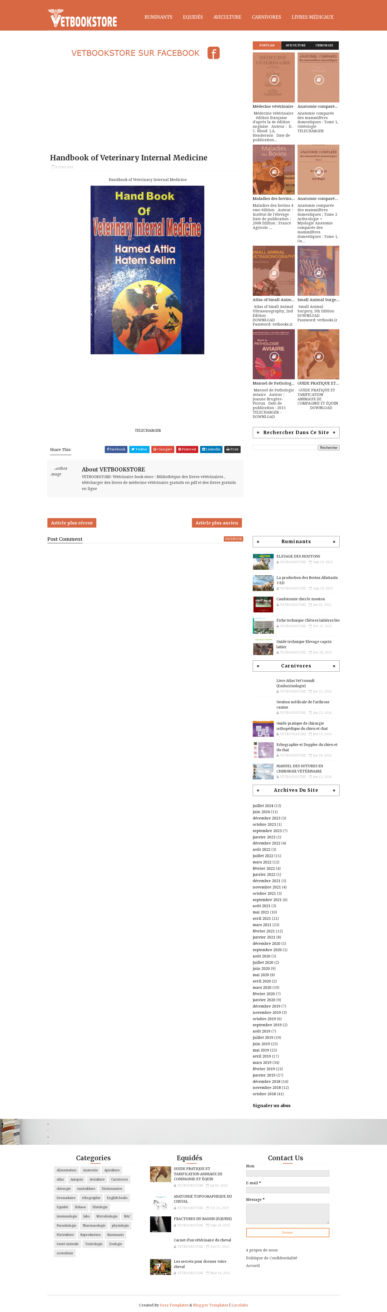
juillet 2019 (263, 1037)
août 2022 (261, 849)
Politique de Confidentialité (271, 1258)
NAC (127, 1216)
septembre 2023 (267, 831)
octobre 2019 (264, 1019)
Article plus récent (72, 522)
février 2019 (264, 1069)
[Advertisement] (145, 107)
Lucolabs (239, 1305)
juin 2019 (261, 1044)
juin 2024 (261, 812)
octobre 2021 (264, 893)
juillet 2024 (263, 806)
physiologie (120, 1225)
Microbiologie (106, 1216)
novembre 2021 (267, 887)
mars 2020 (262, 987)
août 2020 (261, 956)
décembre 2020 (266, 943)
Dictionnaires (112, 1189)
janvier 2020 (264, 1000)
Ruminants (158, 17)
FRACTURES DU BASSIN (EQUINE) (203, 1219)
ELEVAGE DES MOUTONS (298, 556)
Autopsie (76, 1179)
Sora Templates (174, 1305)
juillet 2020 (263, 962)
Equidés (193, 17)
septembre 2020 (267, 950)
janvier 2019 (264, 1075)
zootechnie (65, 1253)
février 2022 (264, 868)
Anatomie (90, 1170)
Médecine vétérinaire (273, 106)
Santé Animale (67, 1244)
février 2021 (264, 931)
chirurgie (64, 1189)
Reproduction (90, 1235)
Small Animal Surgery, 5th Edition (318, 299)
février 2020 (264, 994)
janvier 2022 (264, 874)
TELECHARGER (148, 430)
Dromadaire (66, 1198)
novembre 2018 (267, 1087)
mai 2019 (261, 1050)
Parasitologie (66, 1225)
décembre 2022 (266, 843)
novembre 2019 (267, 1012)
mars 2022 (262, 862)
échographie (91, 1198)
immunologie (67, 1216)
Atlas (60, 1179)
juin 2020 (261, 968)
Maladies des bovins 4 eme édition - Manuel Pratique (274, 198)
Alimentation (66, 1170)
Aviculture (227, 17)
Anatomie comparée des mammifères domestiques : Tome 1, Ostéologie (318, 106)
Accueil (253, 1266)
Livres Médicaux (313, 17)
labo (86, 1216)
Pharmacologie (94, 1225)
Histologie (99, 1207)
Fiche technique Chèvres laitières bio (308, 620)
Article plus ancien (217, 522)
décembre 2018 (266, 1081)
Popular (267, 45)
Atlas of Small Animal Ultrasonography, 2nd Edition (274, 299)
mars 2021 (262, 925)
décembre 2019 (266, 1006)
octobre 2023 (264, 824)
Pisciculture (65, 1235)
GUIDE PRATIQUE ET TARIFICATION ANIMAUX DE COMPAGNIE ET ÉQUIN (318, 383)
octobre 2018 (264, 1094)
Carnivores (266, 17)
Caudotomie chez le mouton (300, 599)
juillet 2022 (263, 856)
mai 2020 (261, 975)
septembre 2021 (267, 900)
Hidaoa (80, 1207)
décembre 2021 (266, 881)
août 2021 (261, 906)
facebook (233, 539)
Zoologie (115, 1244)
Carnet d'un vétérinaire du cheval (202, 1240)
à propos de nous (262, 1250)
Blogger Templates (210, 1305)
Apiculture (112, 1170)
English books (117, 1198)
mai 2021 (261, 912)
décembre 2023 (266, 818)
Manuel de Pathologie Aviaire (274, 383)
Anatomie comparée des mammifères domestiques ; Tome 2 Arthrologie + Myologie (318, 198)
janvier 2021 (264, 937)
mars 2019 (262, 1062)
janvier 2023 (264, 837)
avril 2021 (262, 918)
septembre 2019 (267, 1025)
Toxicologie (93, 1244)
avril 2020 (262, 981)
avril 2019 (262, 1056)
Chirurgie (324, 45)
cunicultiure (86, 1189)
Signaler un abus (272, 1105)
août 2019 (261, 1031)
